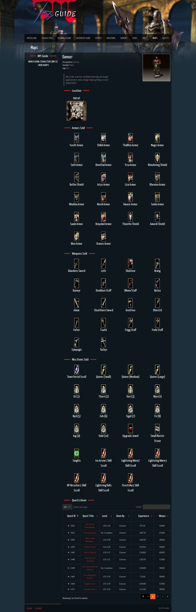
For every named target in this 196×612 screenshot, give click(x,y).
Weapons (111, 38)
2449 (72, 568)
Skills (145, 38)
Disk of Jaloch (90, 552)
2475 (72, 589)
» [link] (167, 596)
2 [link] (157, 596)
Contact (38, 608)
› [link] (162, 596)
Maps (155, 38)
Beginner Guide (64, 38)
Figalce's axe (89, 584)
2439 (72, 547)
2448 (72, 559)
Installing (32, 38)
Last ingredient (90, 533)
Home (29, 608)
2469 (72, 584)
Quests (165, 38)
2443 (72, 552)
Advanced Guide (83, 38)
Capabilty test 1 (90, 589)
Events (98, 38)
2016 (72, 533)
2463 (72, 576)
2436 (72, 540)
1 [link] (152, 596)
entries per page (80, 507)
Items (134, 38)
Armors (123, 38)
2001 (72, 526)
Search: (139, 507)
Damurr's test (90, 547)
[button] (77, 516)
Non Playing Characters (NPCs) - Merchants (43, 63)
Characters (47, 38)
